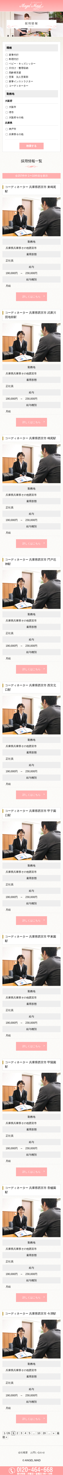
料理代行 (14, 59)
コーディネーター (18, 85)
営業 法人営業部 (18, 76)
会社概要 (23, 1452)
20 (44, 1433)
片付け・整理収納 (18, 68)
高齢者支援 (15, 72)
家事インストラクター (21, 81)
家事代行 (14, 54)
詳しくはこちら (31, 296)
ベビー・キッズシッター (22, 63)
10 (38, 1433)
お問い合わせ (37, 1452)
